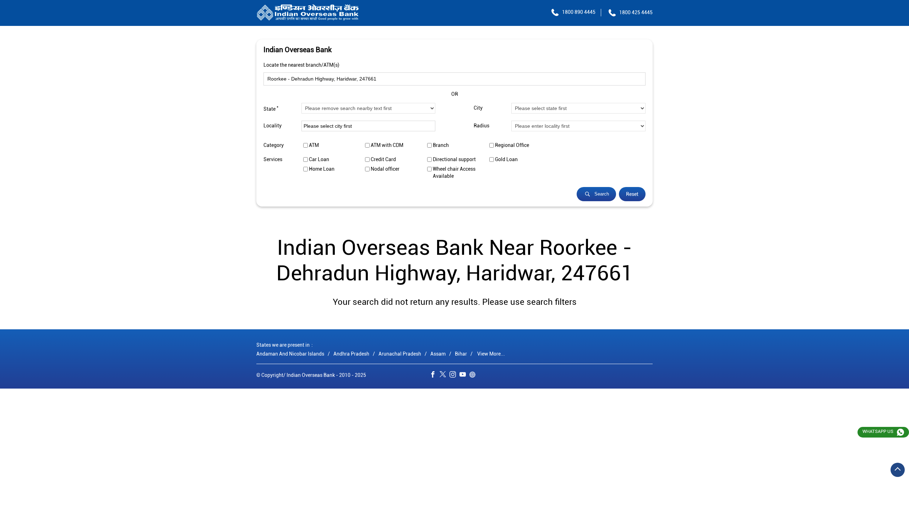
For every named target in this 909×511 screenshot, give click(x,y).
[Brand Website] (474, 375)
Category (273, 145)
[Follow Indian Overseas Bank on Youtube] (464, 375)
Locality (272, 126)
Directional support (454, 159)
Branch (441, 145)
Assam (438, 354)
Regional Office (512, 145)
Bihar (461, 354)
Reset (632, 194)
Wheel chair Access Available (454, 172)
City (478, 108)
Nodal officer (385, 169)
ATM (314, 145)
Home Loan (321, 169)
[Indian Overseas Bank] (307, 13)
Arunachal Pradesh (400, 354)
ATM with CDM (387, 145)
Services (272, 159)
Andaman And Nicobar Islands (290, 354)
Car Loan (319, 159)
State (270, 108)
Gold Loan (506, 159)
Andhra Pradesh (351, 354)
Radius (481, 126)
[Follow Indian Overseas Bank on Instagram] (454, 375)
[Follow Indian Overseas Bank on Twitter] (445, 375)
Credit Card (383, 159)
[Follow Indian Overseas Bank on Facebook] (435, 375)
